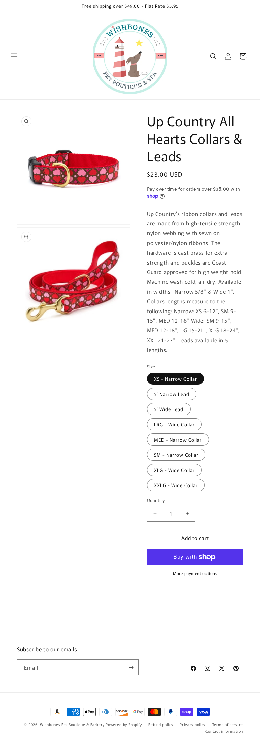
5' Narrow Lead (171, 394)
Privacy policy (192, 724)
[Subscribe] (131, 667)
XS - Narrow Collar (175, 378)
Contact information (224, 731)
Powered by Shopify (124, 724)
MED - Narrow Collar (178, 439)
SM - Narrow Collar (176, 454)
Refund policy (160, 724)
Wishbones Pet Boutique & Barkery (72, 724)
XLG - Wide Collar (174, 470)
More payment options (195, 573)
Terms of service (227, 724)
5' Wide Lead (168, 409)
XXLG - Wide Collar (176, 485)
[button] (14, 56)
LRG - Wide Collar (174, 424)
